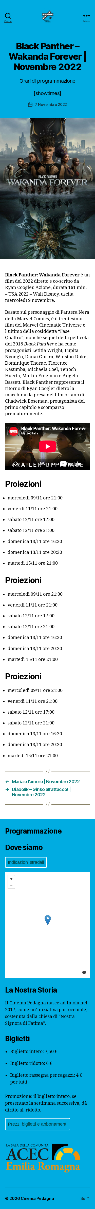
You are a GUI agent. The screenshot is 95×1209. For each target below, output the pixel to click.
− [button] (11, 885)
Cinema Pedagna (37, 1198)
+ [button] (11, 878)
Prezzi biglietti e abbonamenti (37, 1124)
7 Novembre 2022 (51, 104)
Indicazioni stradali (26, 862)
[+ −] (47, 925)
